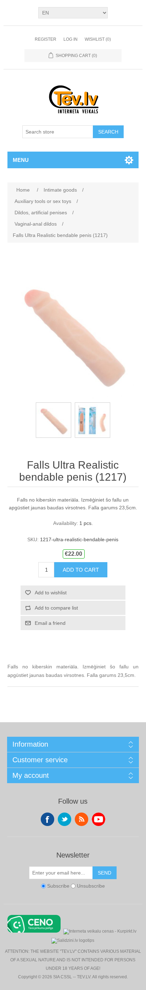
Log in (70, 39)
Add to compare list (56, 608)
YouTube (98, 819)
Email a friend (50, 623)
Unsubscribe (91, 886)
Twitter (64, 819)
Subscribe (58, 886)
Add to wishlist (51, 592)
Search (108, 132)
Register (45, 39)
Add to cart (81, 570)
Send (104, 873)
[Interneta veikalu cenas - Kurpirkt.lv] (99, 930)
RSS (81, 819)
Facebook (47, 819)
